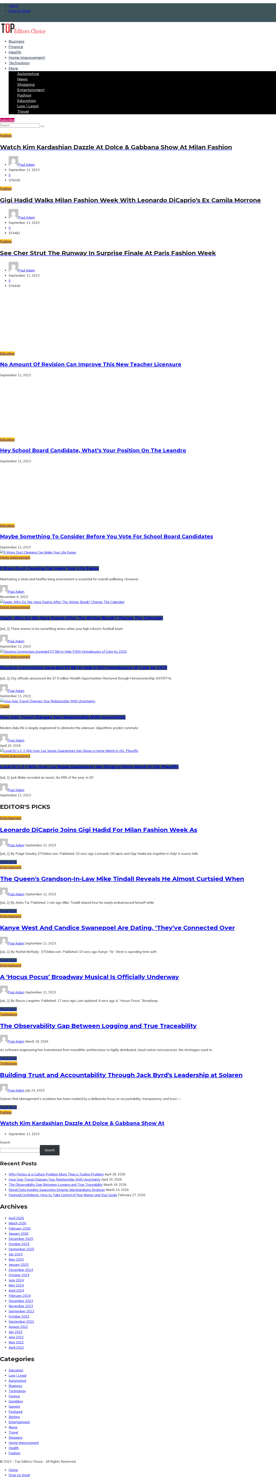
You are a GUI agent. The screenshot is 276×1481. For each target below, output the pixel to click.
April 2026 (16, 1218)
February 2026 (20, 1228)
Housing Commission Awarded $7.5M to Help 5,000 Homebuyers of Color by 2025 (83, 667)
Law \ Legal (28, 106)
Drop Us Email (19, 11)
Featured (15, 1412)
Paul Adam (26, 165)
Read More (8, 862)
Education (26, 100)
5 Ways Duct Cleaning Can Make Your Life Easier (49, 568)
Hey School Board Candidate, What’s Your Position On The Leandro (93, 450)
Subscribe (7, 120)
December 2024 (21, 1270)
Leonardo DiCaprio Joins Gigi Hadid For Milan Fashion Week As (98, 829)
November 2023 (21, 1306)
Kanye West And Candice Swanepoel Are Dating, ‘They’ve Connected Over (117, 927)
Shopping (26, 84)
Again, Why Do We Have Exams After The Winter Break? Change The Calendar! (81, 618)
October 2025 (19, 1244)
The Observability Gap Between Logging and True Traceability (98, 1025)
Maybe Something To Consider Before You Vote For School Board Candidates (106, 536)
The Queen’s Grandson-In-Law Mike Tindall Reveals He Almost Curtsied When (122, 878)
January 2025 (18, 1265)
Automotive (28, 73)
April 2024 (16, 1290)
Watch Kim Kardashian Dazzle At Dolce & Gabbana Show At (82, 1123)
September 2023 (21, 1311)
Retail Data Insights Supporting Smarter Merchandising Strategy (57, 1190)
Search (5, 1142)
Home (13, 6)
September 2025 (21, 1249)
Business (16, 41)
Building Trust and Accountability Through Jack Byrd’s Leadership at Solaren (121, 1075)
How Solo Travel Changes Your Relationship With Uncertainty (62, 717)
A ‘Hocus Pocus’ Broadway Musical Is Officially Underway (89, 977)
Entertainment (31, 89)
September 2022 (21, 1321)
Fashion (24, 95)
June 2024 (16, 1280)
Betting (14, 1417)
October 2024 (19, 1275)
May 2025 (16, 1259)
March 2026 (17, 1223)
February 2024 (20, 1296)
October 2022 (19, 1316)
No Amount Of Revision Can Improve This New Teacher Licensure (90, 364)
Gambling (16, 1401)
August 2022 (18, 1327)
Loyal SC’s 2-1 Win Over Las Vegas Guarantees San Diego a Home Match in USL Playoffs (89, 766)
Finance (16, 46)
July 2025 (15, 1254)
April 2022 (16, 1347)
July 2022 (15, 1332)
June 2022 (16, 1337)
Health (15, 52)
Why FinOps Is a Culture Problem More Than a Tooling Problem (56, 1174)
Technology (19, 62)
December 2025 (21, 1239)
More (13, 68)
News (22, 79)
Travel (23, 111)
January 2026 (18, 1234)
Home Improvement (27, 57)
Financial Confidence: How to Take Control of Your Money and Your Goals (63, 1195)
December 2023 (21, 1301)
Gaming (14, 1406)
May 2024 (16, 1285)
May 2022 (16, 1342)
